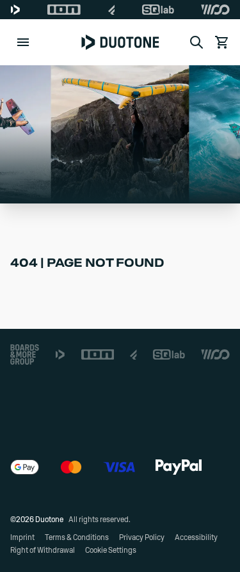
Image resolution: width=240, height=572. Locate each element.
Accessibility (196, 537)
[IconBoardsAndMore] (24, 354)
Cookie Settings (110, 550)
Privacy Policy (141, 537)
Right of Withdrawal (42, 550)
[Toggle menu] (23, 42)
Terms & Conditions (77, 537)
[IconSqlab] (158, 9)
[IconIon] (64, 9)
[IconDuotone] (15, 9)
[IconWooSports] (215, 9)
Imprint (22, 537)
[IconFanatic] (111, 9)
